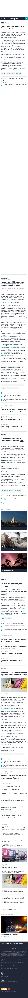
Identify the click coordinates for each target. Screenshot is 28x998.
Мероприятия (11, 944)
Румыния (9, 618)
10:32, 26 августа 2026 (5, 436)
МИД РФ (4, 618)
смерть (13, 73)
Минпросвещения (20, 754)
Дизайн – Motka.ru (4, 994)
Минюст (3, 754)
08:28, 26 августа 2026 (5, 279)
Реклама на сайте (4, 944)
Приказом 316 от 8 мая (7, 708)
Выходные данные (4, 992)
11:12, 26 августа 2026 (5, 580)
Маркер (2, 973)
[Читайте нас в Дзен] (2, 984)
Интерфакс (14, 18)
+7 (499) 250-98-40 (6, 963)
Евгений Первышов (6, 191)
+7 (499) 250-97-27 (15, 963)
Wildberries (14, 191)
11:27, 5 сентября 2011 (5, 23)
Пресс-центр (15, 943)
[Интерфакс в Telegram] (4, 984)
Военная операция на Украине (9, 934)
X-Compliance (3, 971)
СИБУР (21, 385)
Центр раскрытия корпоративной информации (9, 981)
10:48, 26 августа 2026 (5, 670)
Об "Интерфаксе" (9, 943)
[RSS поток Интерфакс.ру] (8, 984)
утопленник (18, 73)
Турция (3, 73)
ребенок (8, 73)
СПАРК (2, 969)
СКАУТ (2, 972)
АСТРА (2, 974)
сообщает (3, 302)
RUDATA (2, 980)
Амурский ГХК (14, 388)
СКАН (2, 979)
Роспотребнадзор (14, 385)
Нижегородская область (15, 490)
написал (23, 141)
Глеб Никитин (5, 490)
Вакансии (21, 943)
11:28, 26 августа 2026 (5, 95)
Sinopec (3, 385)
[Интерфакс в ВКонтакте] (6, 984)
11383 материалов (5, 936)
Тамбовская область (6, 194)
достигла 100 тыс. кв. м (13, 172)
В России (3, 22)
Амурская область (6, 388)
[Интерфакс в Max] (10, 984)
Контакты (3, 943)
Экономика (4, 278)
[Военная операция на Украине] (14, 932)
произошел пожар (21, 169)
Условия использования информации (8, 991)
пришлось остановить (6, 355)
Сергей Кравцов (10, 754)
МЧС (8, 385)
